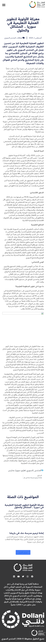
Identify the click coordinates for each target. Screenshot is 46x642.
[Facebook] (32, 576)
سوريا (17, 470)
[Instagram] (28, 576)
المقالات (20, 38)
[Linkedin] (14, 576)
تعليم (23, 470)
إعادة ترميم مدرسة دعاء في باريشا (26, 533)
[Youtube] (18, 576)
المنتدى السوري (10, 38)
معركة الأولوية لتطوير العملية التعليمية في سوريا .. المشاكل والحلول (24, 506)
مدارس (11, 470)
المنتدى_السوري (34, 470)
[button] (3, 4)
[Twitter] (23, 576)
